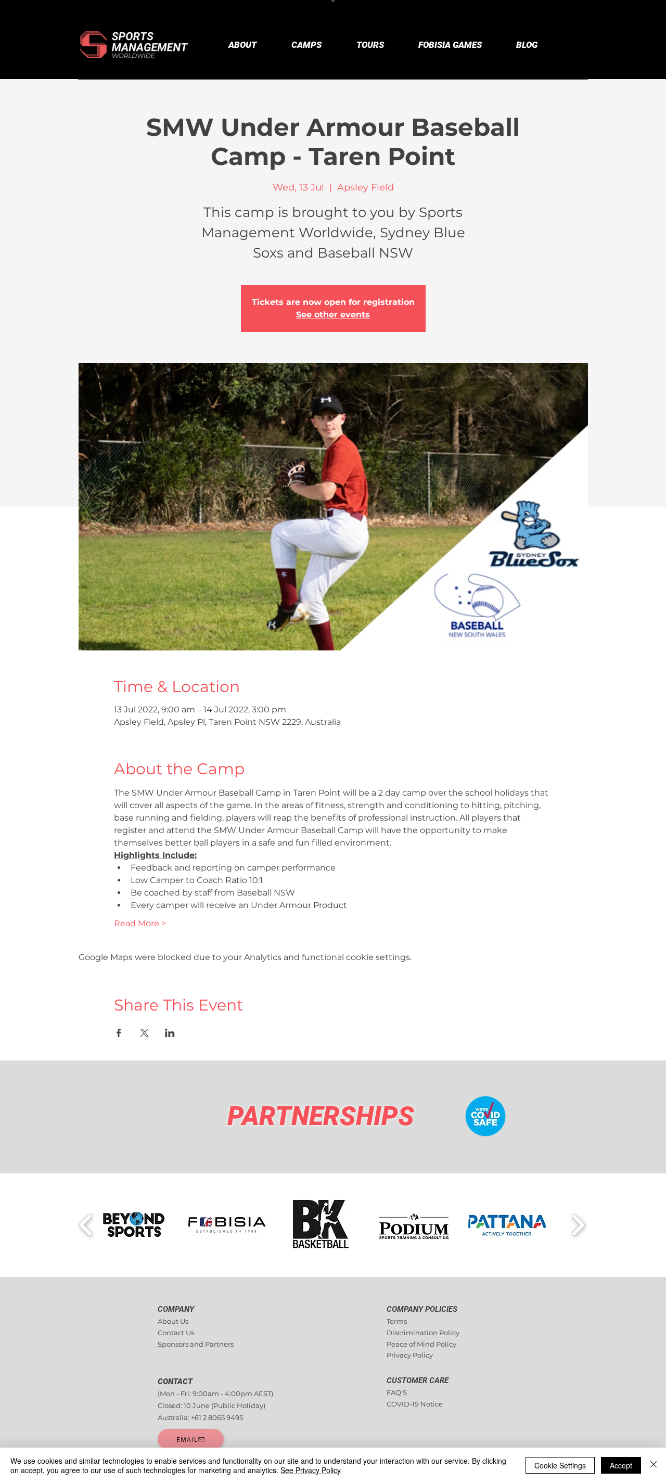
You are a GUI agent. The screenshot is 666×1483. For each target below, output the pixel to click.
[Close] (653, 1465)
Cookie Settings (560, 1465)
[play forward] (578, 1225)
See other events (333, 314)
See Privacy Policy (310, 1470)
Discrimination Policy (423, 1332)
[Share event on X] (144, 1033)
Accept (621, 1465)
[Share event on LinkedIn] (170, 1033)
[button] (134, 1225)
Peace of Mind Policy (421, 1344)
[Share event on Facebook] (119, 1033)
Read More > (140, 923)
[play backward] (86, 1225)
